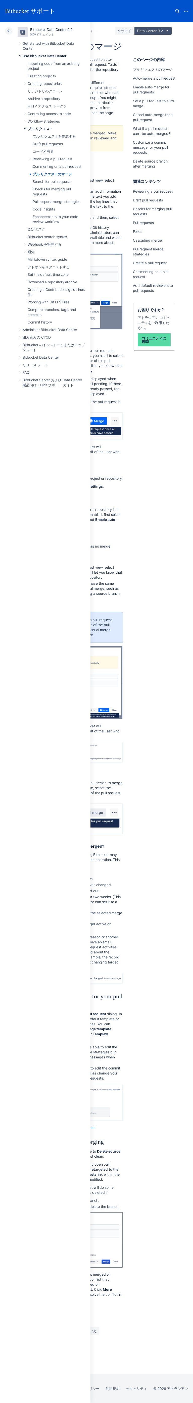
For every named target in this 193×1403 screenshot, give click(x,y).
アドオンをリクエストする (49, 267)
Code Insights (44, 209)
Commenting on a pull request (57, 166)
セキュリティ (136, 1388)
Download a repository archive (52, 282)
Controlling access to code (49, 114)
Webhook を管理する (44, 244)
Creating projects (42, 76)
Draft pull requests (48, 144)
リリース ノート (35, 365)
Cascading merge (147, 240)
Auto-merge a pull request (154, 78)
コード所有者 (43, 151)
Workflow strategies (44, 121)
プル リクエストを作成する (54, 136)
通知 (31, 252)
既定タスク (36, 229)
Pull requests (143, 223)
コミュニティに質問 (154, 340)
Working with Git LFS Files (48, 302)
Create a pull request (150, 263)
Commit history (40, 322)
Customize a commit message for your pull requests (150, 147)
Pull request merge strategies (56, 201)
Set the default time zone (48, 274)
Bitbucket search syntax (47, 237)
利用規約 (113, 1388)
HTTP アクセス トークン (47, 106)
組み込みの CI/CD (37, 337)
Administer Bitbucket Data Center (50, 330)
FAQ (26, 372)
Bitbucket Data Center (41, 357)
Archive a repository (44, 98)
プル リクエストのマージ (52, 174)
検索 (177, 11)
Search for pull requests (52, 181)
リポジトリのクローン (45, 91)
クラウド (124, 31)
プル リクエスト (40, 129)
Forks (137, 231)
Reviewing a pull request (52, 159)
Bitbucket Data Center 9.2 (51, 29)
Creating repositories (45, 83)
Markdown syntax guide (47, 259)
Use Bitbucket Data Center (45, 56)
